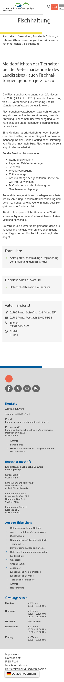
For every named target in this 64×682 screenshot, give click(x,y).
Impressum (12, 654)
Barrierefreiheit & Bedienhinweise (25, 669)
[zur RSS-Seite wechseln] (36, 388)
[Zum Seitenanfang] (9, 378)
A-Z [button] (55, 6)
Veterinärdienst (11, 43)
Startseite (8, 36)
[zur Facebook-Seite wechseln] (9, 388)
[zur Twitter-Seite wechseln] (18, 388)
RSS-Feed (11, 661)
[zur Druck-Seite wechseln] (27, 388)
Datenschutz (13, 658)
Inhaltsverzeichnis (16, 665)
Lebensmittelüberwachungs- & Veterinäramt (29, 40)
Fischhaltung (32, 43)
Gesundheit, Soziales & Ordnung (37, 36)
